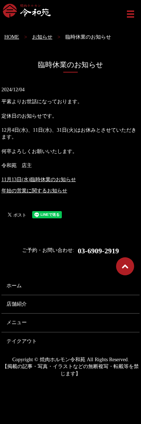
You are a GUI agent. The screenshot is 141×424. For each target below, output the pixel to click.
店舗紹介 (17, 304)
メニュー (17, 322)
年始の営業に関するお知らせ (34, 190)
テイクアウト (22, 341)
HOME (11, 37)
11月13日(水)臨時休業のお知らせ (38, 179)
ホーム (14, 285)
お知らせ (42, 37)
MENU (130, 14)
